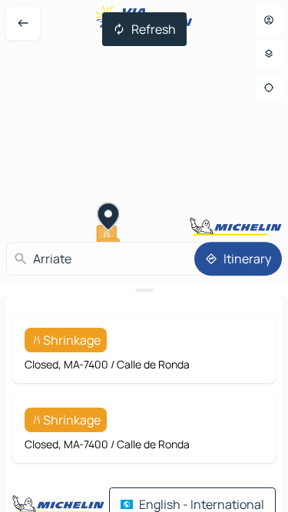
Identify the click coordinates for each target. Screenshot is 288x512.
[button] (108, 218)
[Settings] (269, 54)
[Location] (269, 87)
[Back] (23, 23)
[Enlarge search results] (144, 290)
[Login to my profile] (269, 20)
